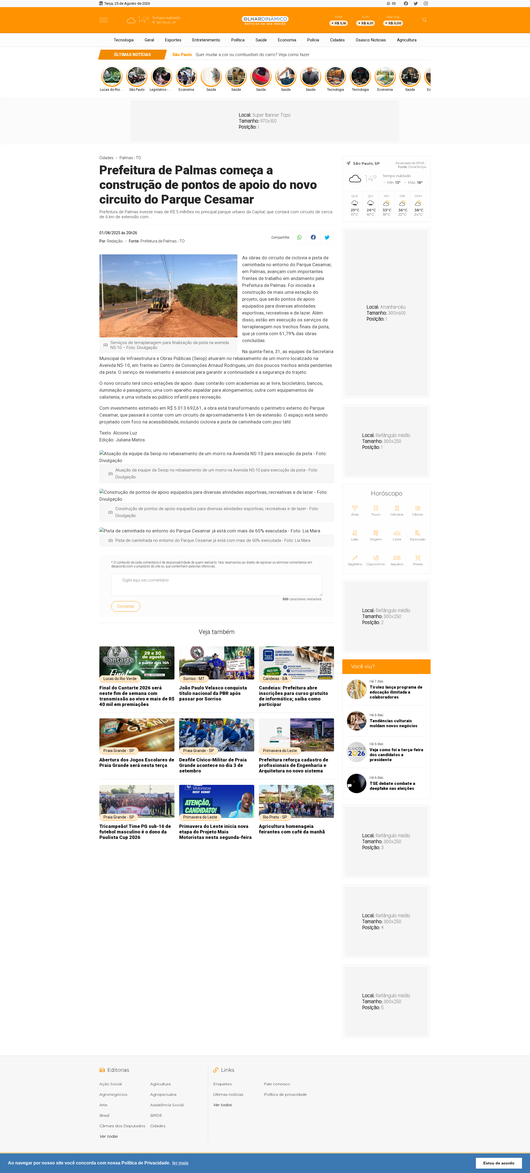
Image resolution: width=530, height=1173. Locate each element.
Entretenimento (206, 40)
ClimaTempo (417, 167)
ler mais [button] (180, 1163)
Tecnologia (124, 40)
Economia (287, 40)
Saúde (261, 40)
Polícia (313, 40)
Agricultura (407, 40)
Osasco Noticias (371, 40)
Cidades (337, 40)
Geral (149, 40)
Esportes (173, 40)
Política (238, 40)
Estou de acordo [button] (499, 1163)
